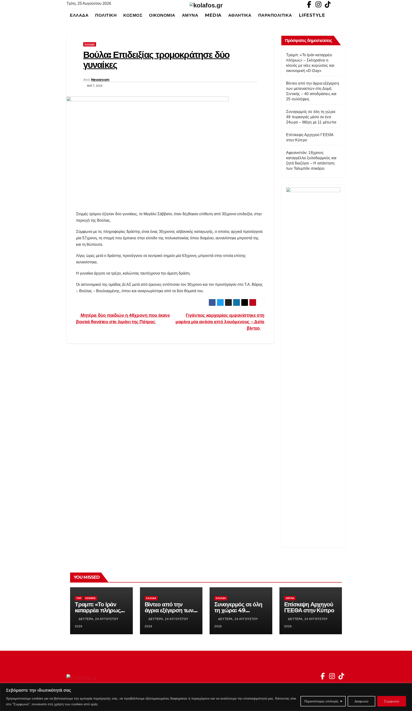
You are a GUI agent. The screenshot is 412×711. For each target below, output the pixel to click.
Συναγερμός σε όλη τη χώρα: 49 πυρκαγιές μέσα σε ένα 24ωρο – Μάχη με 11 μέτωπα (311, 117)
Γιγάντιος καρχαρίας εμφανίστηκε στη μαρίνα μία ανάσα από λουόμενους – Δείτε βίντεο (219, 322)
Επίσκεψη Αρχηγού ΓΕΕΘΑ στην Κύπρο (309, 607)
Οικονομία (162, 15)
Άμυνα (190, 15)
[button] (344, 15)
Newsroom (100, 79)
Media (213, 15)
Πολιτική (106, 15)
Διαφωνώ (361, 701)
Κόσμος (132, 15)
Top (78, 598)
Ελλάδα (79, 15)
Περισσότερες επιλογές (321, 701)
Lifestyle (312, 15)
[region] (206, 697)
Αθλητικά (240, 15)
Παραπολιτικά (275, 15)
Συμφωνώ (391, 701)
